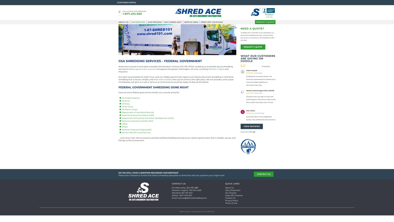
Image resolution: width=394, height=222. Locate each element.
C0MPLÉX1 (211, 211)
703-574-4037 (195, 190)
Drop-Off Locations (212, 22)
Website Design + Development (190, 211)
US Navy (126, 104)
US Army (126, 101)
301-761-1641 (187, 193)
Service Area (191, 22)
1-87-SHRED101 (264, 38)
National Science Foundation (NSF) (138, 115)
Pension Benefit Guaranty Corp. (136, 132)
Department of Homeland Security (138, 112)
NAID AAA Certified (163, 79)
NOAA (125, 127)
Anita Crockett (251, 70)
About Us (123, 22)
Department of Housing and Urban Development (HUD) (148, 118)
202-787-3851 (192, 188)
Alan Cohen (250, 111)
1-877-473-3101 (132, 13)
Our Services (138, 22)
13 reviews (266, 66)
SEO (203, 211)
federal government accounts (142, 69)
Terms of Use (231, 203)
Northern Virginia (216, 69)
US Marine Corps (129, 109)
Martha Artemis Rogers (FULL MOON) (260, 91)
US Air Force (127, 107)
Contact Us (230, 198)
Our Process (155, 22)
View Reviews (252, 126)
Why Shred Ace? (173, 22)
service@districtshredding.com (192, 198)
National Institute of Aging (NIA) (136, 130)
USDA (124, 124)
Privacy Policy (231, 200)
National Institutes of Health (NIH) (137, 121)
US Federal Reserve (131, 98)
